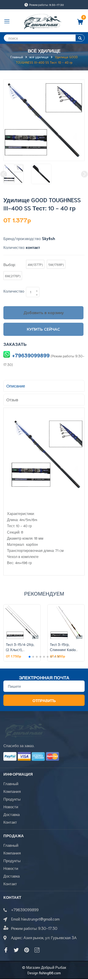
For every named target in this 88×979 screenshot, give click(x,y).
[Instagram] (37, 950)
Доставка (11, 814)
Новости (10, 806)
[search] (80, 37)
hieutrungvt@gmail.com (40, 918)
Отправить (44, 700)
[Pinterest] (26, 950)
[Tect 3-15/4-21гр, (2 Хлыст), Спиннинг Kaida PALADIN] (22, 622)
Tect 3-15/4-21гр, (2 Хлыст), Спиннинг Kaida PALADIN (20, 652)
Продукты (12, 798)
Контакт (10, 821)
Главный (11, 783)
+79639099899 (31, 355)
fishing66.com (50, 972)
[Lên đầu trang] (81, 957)
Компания (12, 791)
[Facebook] (5, 950)
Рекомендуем (44, 593)
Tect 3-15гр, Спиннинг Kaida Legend (63, 649)
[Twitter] (16, 950)
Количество (13, 290)
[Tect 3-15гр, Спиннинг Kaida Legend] (66, 622)
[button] (29, 657)
